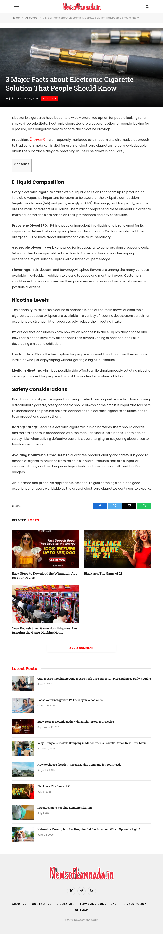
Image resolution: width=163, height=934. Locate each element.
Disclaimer (66, 904)
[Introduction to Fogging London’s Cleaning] (23, 812)
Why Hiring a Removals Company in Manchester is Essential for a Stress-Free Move (91, 743)
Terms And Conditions (98, 904)
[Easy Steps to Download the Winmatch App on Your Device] (45, 549)
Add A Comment (81, 648)
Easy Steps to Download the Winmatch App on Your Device (45, 575)
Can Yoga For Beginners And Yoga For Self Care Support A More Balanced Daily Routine (94, 678)
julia (12, 98)
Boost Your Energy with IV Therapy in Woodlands (70, 700)
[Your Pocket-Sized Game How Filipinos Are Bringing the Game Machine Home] (45, 604)
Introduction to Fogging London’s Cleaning (65, 807)
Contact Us (42, 904)
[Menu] (16, 6)
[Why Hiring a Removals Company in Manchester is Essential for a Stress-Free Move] (23, 748)
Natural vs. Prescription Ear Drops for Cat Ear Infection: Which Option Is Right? (88, 829)
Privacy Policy (134, 904)
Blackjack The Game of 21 (103, 573)
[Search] (147, 6)
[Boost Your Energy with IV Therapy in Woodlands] (23, 705)
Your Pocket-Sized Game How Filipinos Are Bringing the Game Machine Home (44, 630)
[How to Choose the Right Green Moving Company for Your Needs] (23, 769)
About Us (19, 904)
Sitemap (81, 910)
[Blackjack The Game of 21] (117, 549)
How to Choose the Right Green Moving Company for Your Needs (79, 764)
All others (50, 98)
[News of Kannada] (81, 6)
